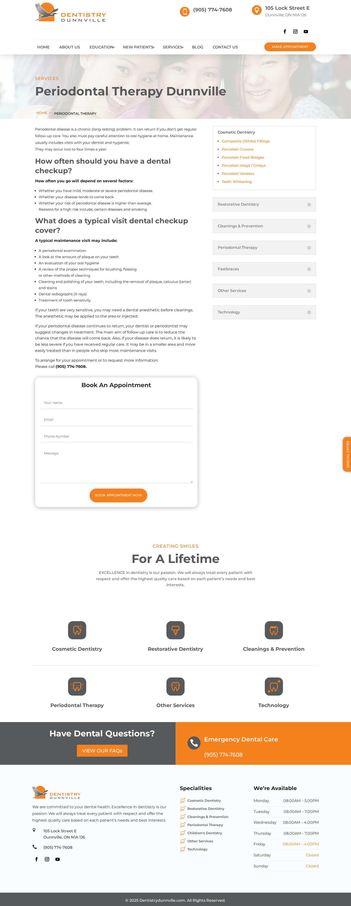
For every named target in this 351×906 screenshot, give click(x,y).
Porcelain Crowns (238, 149)
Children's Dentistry (204, 833)
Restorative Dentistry (205, 809)
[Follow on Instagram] (295, 31)
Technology (197, 849)
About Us (69, 47)
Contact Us (225, 47)
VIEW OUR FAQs (102, 751)
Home (43, 47)
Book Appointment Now (118, 495)
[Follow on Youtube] (306, 31)
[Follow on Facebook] (285, 31)
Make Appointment (290, 47)
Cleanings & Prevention (208, 817)
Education (101, 47)
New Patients (138, 47)
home (41, 113)
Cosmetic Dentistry (204, 800)
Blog (197, 47)
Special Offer (348, 454)
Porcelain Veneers (238, 173)
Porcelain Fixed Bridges (243, 157)
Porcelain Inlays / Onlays (244, 165)
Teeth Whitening (237, 181)
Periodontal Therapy (75, 113)
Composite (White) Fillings (246, 141)
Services (172, 47)
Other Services (200, 841)
